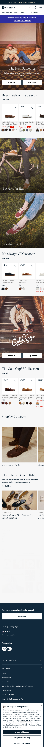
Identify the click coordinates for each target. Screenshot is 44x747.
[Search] (30, 7)
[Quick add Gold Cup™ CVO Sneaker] (32, 266)
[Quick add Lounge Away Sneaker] (32, 108)
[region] (22, 119)
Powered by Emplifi (23, 598)
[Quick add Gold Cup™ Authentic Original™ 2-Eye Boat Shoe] (32, 381)
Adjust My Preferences (22, 743)
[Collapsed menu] (40, 7)
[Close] (41, 705)
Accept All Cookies (22, 732)
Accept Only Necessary (22, 738)
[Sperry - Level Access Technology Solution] (22, 649)
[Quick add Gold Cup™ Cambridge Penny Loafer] (15, 381)
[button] (35, 7)
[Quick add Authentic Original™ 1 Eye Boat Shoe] (15, 108)
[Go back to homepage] (8, 7)
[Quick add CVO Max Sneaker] (15, 266)
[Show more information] (36, 17)
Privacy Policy (25, 721)
